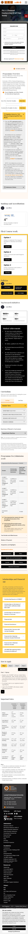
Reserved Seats (7, 835)
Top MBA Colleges (8, 857)
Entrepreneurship (8, 853)
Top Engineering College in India (11, 855)
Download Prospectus (9, 842)
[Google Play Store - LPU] (15, 813)
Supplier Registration (8, 896)
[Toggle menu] (26, 2)
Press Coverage (18, 818)
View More (7, 246)
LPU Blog (6, 840)
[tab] (14, 606)
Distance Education (8, 871)
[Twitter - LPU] (6, 813)
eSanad (5, 880)
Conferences (7, 848)
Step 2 (10, 665)
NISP (5, 887)
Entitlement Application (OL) (10, 859)
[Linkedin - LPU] (10, 813)
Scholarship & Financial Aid (10, 833)
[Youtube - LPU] (12, 813)
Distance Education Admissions (11, 829)
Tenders (6, 902)
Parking (21, 562)
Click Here (22, 101)
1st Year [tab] (7, 400)
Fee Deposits (7, 836)
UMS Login (6, 876)
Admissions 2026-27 (8, 825)
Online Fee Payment (8, 874)
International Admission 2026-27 (11, 827)
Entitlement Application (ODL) (10, 861)
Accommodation (7, 553)
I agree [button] (14, 926)
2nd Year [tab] (20, 400)
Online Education (8, 872)
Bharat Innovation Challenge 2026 (12, 849)
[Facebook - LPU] (4, 813)
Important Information (14, 566)
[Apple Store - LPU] (17, 813)
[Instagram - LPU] (8, 813)
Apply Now (22, 669)
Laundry (7, 562)
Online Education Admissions (10, 831)
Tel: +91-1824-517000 (10, 802)
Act (4, 893)
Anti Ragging (5, 906)
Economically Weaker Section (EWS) (14, 175)
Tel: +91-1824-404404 (10, 804)
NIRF (5, 889)
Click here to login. (19, 58)
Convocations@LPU (8, 869)
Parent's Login (7, 900)
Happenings (6, 867)
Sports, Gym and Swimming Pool (14, 558)
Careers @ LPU (7, 898)
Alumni (5, 851)
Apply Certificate (7, 878)
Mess (20, 553)
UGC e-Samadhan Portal (9, 895)
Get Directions (10, 807)
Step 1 (4, 665)
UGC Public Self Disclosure (10, 891)
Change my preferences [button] (14, 931)
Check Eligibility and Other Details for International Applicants (14, 93)
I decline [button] (14, 929)
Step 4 (23, 665)
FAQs (5, 838)
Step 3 (17, 665)
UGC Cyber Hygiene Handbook (11, 882)
